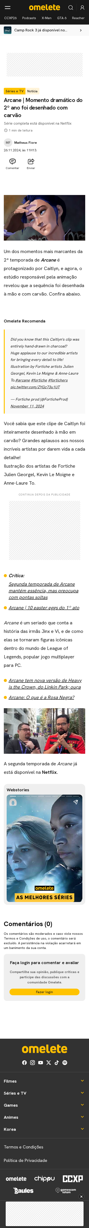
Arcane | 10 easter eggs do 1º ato (44, 608)
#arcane (22, 380)
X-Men (47, 18)
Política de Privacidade (25, 1160)
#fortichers (58, 380)
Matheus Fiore (25, 142)
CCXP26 (10, 18)
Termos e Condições (23, 1147)
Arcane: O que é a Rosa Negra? (41, 697)
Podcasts (29, 18)
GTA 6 (61, 18)
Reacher (78, 18)
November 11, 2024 (27, 406)
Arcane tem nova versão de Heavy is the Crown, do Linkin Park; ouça (45, 683)
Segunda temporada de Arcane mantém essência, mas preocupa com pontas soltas (43, 590)
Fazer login (44, 992)
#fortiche (39, 380)
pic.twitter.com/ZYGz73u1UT (35, 387)
